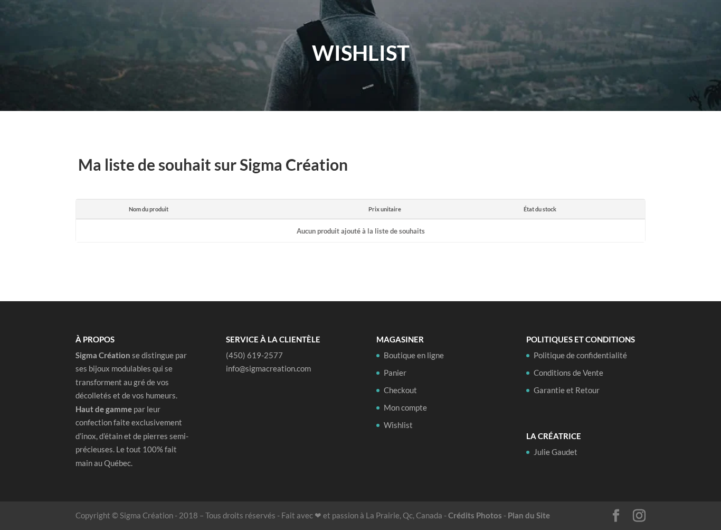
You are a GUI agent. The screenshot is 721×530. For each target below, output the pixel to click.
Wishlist (398, 425)
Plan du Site (529, 515)
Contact (617, 25)
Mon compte (405, 407)
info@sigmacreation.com (268, 368)
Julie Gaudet (562, 25)
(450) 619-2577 (254, 355)
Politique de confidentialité (580, 355)
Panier (395, 372)
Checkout (400, 390)
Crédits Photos (475, 515)
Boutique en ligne (478, 25)
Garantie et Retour (567, 390)
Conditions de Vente (568, 372)
